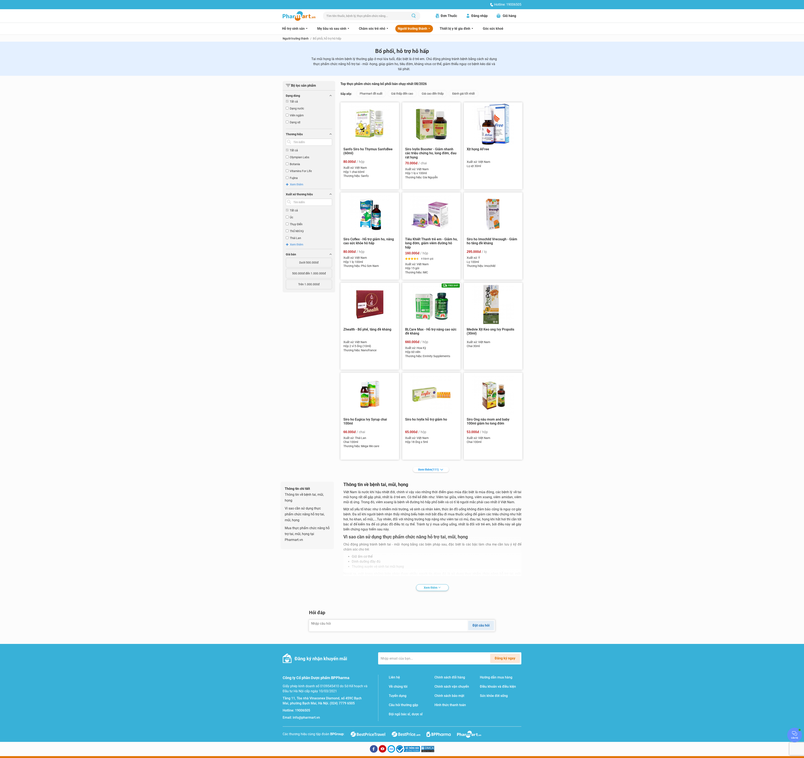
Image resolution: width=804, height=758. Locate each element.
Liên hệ (394, 677)
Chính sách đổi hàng (449, 677)
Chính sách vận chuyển (451, 687)
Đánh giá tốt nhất (463, 93)
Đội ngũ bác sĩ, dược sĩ (406, 714)
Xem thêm (428, 469)
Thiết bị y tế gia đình (455, 29)
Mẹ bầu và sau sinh (332, 29)
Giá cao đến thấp (433, 93)
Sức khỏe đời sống (494, 696)
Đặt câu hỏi (481, 625)
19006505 (302, 710)
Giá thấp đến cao (402, 93)
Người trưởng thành (413, 29)
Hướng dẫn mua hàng (496, 677)
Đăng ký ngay (505, 658)
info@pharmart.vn (306, 717)
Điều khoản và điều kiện (498, 687)
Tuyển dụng (397, 696)
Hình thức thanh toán (450, 705)
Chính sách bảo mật (449, 696)
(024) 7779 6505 (342, 703)
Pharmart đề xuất (371, 93)
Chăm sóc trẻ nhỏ (372, 29)
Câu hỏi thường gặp (403, 705)
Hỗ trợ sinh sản (293, 29)
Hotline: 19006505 (507, 4)
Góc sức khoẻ (493, 29)
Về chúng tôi (398, 687)
